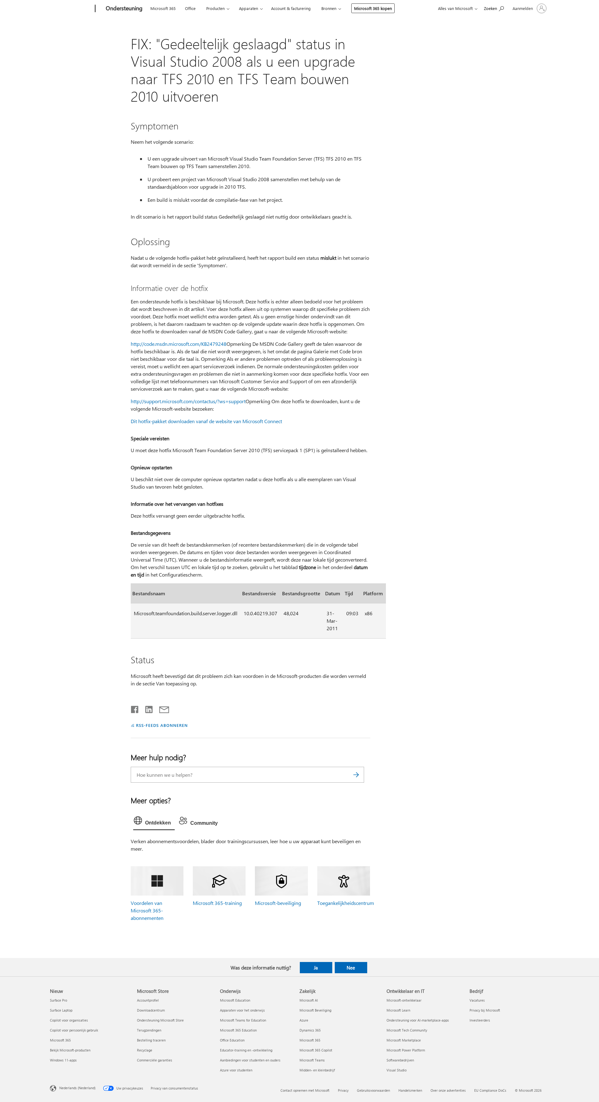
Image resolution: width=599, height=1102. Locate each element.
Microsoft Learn (398, 1010)
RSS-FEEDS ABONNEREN (162, 725)
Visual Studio (397, 1070)
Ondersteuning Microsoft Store (160, 1020)
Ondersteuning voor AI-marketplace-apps (418, 1020)
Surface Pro (58, 1000)
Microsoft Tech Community (407, 1030)
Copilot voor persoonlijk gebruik (74, 1030)
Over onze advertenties (448, 1090)
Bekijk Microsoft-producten (70, 1050)
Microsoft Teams (312, 1060)
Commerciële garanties (154, 1060)
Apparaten (248, 8)
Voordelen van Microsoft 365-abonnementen (147, 910)
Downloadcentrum (151, 1010)
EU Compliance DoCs (490, 1090)
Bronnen (328, 8)
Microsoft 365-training (217, 903)
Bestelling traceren (151, 1040)
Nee (351, 967)
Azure (304, 1020)
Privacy (343, 1090)
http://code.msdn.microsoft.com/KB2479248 (178, 344)
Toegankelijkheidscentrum (345, 903)
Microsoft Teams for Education (243, 1020)
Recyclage (144, 1050)
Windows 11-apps (63, 1060)
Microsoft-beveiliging (278, 903)
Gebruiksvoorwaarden (373, 1090)
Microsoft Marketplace (404, 1040)
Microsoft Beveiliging (315, 1010)
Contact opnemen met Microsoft (304, 1090)
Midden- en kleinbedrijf (317, 1070)
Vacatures (477, 1000)
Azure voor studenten (236, 1070)
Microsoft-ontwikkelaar (404, 1000)
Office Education (232, 1040)
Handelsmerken (410, 1090)
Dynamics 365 (310, 1030)
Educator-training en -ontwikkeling (246, 1050)
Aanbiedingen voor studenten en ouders (250, 1060)
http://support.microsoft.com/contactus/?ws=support (188, 401)
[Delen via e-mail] (161, 708)
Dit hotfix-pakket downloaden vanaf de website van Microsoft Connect (206, 421)
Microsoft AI (309, 1000)
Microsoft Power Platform (406, 1050)
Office (190, 8)
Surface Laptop (61, 1010)
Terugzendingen (149, 1030)
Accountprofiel (148, 1000)
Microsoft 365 (163, 8)
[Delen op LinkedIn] (146, 708)
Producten (215, 8)
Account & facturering (291, 8)
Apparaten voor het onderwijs (242, 1010)
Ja (316, 967)
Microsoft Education (235, 1000)
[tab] (154, 822)
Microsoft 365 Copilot (316, 1050)
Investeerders (480, 1020)
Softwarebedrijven (400, 1060)
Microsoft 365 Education (238, 1030)
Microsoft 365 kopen (373, 8)
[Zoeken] (356, 775)
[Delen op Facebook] (135, 708)
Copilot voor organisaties (69, 1020)
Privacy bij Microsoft (485, 1010)
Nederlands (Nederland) (77, 1087)
